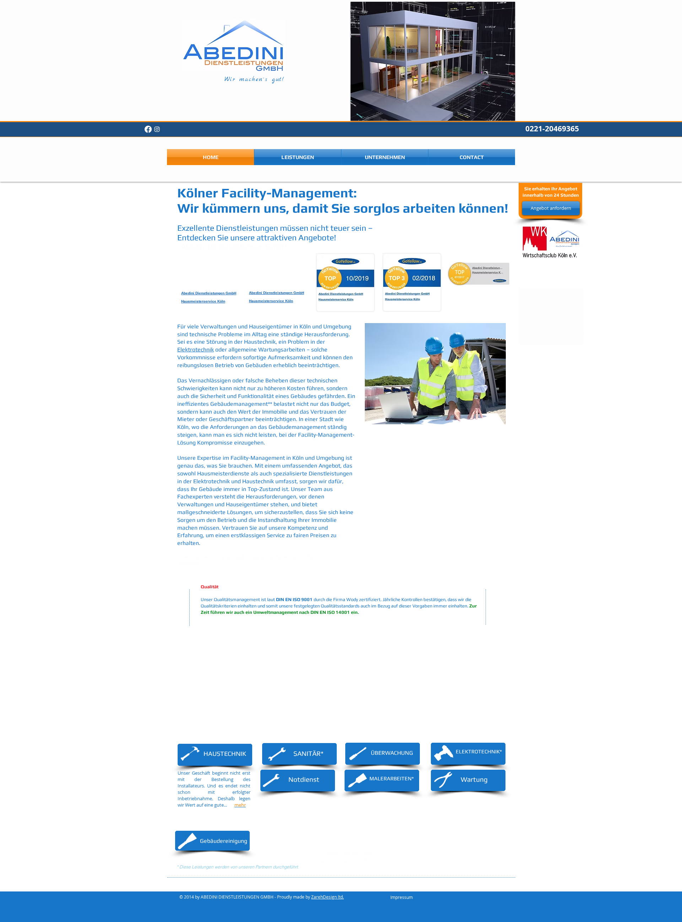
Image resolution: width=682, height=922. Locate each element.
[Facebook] (148, 129)
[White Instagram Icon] (157, 129)
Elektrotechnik (195, 349)
